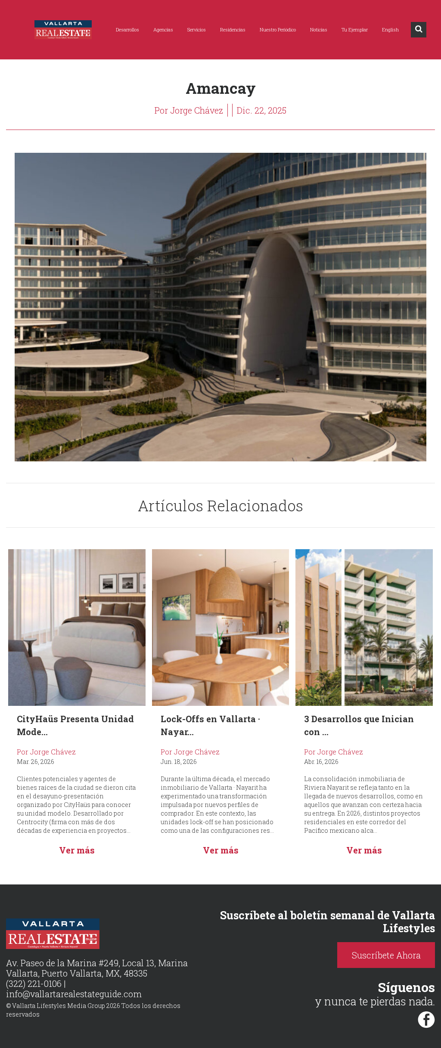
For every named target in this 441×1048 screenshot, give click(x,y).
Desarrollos (127, 29)
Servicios (196, 29)
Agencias (163, 29)
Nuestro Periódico (278, 29)
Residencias (232, 29)
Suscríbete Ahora (386, 955)
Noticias (318, 29)
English (390, 29)
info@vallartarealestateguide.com (74, 993)
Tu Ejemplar (355, 29)
